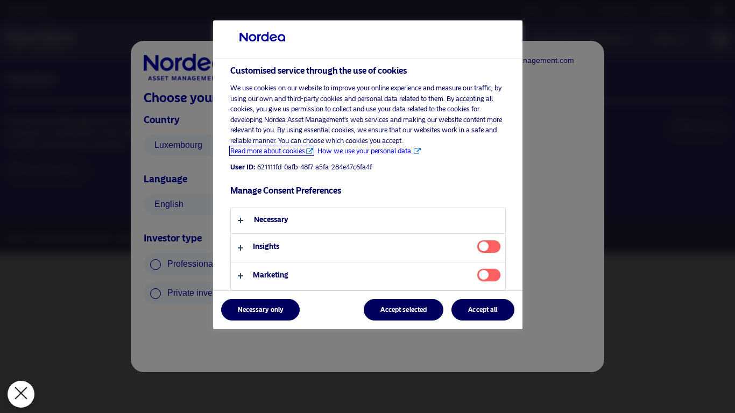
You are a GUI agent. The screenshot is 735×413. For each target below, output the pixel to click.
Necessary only (261, 310)
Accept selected (403, 310)
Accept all (482, 310)
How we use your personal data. (365, 151)
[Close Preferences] (21, 394)
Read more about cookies (267, 151)
